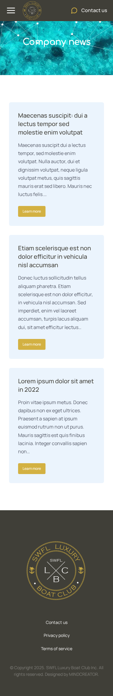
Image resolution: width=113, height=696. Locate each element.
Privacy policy (57, 635)
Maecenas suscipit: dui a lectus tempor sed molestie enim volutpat (52, 123)
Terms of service (56, 648)
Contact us (56, 622)
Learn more (32, 211)
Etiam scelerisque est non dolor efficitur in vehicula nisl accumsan (54, 256)
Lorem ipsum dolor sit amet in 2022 (56, 385)
